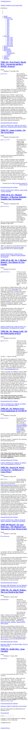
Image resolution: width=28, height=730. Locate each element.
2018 (8, 26)
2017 (8, 27)
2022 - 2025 (10, 37)
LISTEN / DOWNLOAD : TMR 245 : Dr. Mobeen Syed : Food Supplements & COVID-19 (13, 463)
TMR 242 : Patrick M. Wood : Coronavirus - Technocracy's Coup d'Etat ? (13, 470)
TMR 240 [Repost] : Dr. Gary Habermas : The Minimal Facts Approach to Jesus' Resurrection (14, 527)
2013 (8, 33)
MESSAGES (7, 49)
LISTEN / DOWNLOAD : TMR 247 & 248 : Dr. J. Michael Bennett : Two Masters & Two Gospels (13, 327)
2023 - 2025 (10, 19)
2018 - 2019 (10, 40)
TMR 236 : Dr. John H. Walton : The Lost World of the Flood (13, 591)
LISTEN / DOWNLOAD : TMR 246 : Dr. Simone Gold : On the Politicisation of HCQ (13, 404)
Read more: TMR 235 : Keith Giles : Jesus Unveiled (13, 706)
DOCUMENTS (11, 53)
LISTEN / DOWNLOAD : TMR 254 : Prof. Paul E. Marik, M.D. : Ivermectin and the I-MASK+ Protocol (14, 126)
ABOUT (6, 57)
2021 (8, 22)
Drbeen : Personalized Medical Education (22, 425)
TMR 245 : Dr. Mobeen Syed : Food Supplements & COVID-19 (13, 410)
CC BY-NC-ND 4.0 (23, 184)
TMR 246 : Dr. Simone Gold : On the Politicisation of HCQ (14, 332)
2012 (8, 34)
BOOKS (9, 51)
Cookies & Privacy (5, 728)
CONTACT (7, 56)
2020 (8, 23)
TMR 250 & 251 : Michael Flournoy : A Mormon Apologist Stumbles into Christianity (13, 197)
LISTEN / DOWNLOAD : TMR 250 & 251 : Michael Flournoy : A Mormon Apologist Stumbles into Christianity (13, 255)
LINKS (9, 54)
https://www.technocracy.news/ (8, 485)
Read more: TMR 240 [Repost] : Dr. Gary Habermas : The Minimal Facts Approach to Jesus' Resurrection (14, 586)
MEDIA (6, 47)
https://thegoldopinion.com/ (11, 369)
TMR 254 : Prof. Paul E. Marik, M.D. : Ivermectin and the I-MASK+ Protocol (13, 64)
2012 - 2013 (10, 44)
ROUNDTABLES (8, 46)
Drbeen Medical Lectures (20, 430)
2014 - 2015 (10, 43)
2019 (8, 24)
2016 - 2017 (10, 41)
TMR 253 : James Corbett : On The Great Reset (13, 131)
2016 (8, 29)
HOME (5, 16)
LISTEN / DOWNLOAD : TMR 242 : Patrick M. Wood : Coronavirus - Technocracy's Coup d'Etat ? (13, 520)
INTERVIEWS (7, 17)
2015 (8, 30)
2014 (8, 32)
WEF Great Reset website (18, 183)
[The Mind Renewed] (5, 713)
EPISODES (7, 36)
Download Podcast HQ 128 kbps (9, 122)
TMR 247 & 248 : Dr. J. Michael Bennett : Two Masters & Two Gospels (13, 262)
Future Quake (14, 288)
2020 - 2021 (10, 39)
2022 (8, 20)
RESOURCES (7, 50)
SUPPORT (6, 58)
